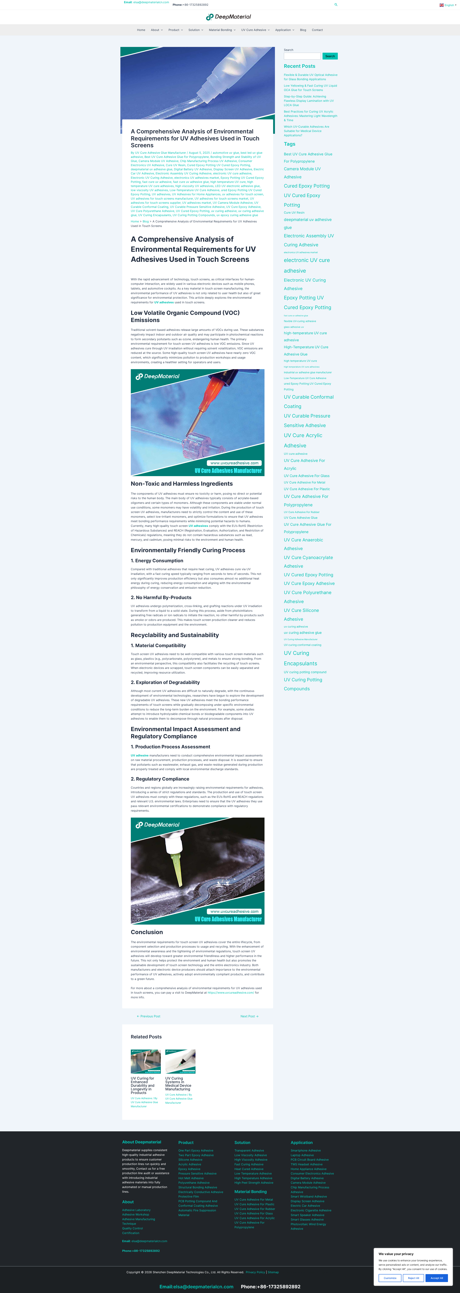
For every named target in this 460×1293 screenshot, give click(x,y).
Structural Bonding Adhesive (197, 1187)
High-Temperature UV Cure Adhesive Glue (306, 350)
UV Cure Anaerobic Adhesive (303, 544)
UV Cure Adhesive (141, 1098)
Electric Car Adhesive (305, 1205)
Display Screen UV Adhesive (232, 169)
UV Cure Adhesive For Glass (307, 476)
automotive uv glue (226, 152)
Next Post (250, 1016)
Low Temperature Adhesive (253, 1173)
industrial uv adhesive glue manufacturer (308, 372)
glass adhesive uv (294, 326)
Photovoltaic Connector (240, 1277)
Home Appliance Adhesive (308, 1169)
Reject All (413, 1278)
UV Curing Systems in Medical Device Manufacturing (178, 1083)
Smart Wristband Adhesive (309, 1196)
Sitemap (273, 1272)
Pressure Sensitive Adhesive (197, 1173)
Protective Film (188, 1196)
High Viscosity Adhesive (250, 1159)
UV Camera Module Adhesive (233, 202)
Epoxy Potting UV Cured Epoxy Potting (307, 302)
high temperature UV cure (228, 182)
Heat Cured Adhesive (248, 1169)
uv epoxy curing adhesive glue (237, 215)
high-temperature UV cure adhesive (305, 336)
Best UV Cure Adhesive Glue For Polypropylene (176, 157)
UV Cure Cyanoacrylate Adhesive (308, 562)
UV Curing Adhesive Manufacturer (301, 639)
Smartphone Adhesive (306, 1150)
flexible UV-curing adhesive (300, 321)
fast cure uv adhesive (156, 182)
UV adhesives (161, 194)
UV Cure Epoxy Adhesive (243, 207)
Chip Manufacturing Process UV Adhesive (208, 161)
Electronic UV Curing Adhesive (152, 177)
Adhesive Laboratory (136, 1210)
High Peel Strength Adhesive (253, 1182)
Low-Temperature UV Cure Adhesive (194, 190)
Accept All (437, 1278)
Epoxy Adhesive (189, 1169)
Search (288, 50)
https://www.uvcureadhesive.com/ (231, 992)
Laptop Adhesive (302, 1155)
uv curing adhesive (224, 211)
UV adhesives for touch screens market (221, 198)
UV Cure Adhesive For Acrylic (304, 464)
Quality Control (132, 1228)
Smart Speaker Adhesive (307, 1215)
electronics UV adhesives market (196, 177)
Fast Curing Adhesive (248, 1164)
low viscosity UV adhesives (149, 190)
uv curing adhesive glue (303, 633)
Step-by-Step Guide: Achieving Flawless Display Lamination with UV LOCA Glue (309, 101)
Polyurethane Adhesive (194, 1182)
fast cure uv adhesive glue (191, 182)
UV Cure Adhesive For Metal (304, 482)
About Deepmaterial (141, 1142)
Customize (390, 1278)
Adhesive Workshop (135, 1214)
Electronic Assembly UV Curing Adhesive (183, 173)
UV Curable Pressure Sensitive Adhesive (197, 207)
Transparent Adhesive (249, 1150)
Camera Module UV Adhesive (158, 161)
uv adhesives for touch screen (242, 194)
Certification (130, 1233)
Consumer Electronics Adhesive (312, 1173)
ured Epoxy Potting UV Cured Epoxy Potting (307, 386)
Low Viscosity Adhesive (250, 1155)
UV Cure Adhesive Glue (301, 517)
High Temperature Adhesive (253, 1178)
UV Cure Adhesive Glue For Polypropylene (308, 528)
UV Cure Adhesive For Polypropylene (306, 500)
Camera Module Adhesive (308, 1182)
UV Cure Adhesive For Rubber (301, 512)
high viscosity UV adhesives (194, 186)
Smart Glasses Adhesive (307, 1219)
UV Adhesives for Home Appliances (196, 194)
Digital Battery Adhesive (307, 1178)
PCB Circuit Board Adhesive (310, 1159)
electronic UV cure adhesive (232, 173)
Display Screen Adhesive (307, 1201)
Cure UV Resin (175, 165)
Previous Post (148, 1016)
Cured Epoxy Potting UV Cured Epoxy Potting (218, 165)
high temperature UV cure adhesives (301, 367)
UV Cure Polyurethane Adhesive (152, 211)
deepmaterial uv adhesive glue (151, 169)
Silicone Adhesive (190, 1159)
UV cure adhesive (295, 453)
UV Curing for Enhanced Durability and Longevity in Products (143, 1085)
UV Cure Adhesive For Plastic (307, 489)
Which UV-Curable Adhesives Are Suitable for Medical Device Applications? (306, 131)
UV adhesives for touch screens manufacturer (162, 198)
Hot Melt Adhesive (191, 1178)
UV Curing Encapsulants (154, 215)
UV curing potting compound (305, 672)
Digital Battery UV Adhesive (193, 169)
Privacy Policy (255, 1272)
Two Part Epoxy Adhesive (196, 1155)
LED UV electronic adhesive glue (237, 186)
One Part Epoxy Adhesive (195, 1150)
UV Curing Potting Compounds (194, 215)
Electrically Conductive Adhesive (200, 1192)
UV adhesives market (196, 202)
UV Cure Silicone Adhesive (301, 615)
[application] (161, 29)
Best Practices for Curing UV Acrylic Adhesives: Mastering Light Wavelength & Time (310, 116)
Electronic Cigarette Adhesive (311, 1210)
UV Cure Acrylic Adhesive (303, 440)
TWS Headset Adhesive (307, 1164)
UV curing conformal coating (302, 645)
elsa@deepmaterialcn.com (146, 2)
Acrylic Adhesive (189, 1164)
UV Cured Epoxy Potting (193, 211)
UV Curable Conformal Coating (309, 401)
